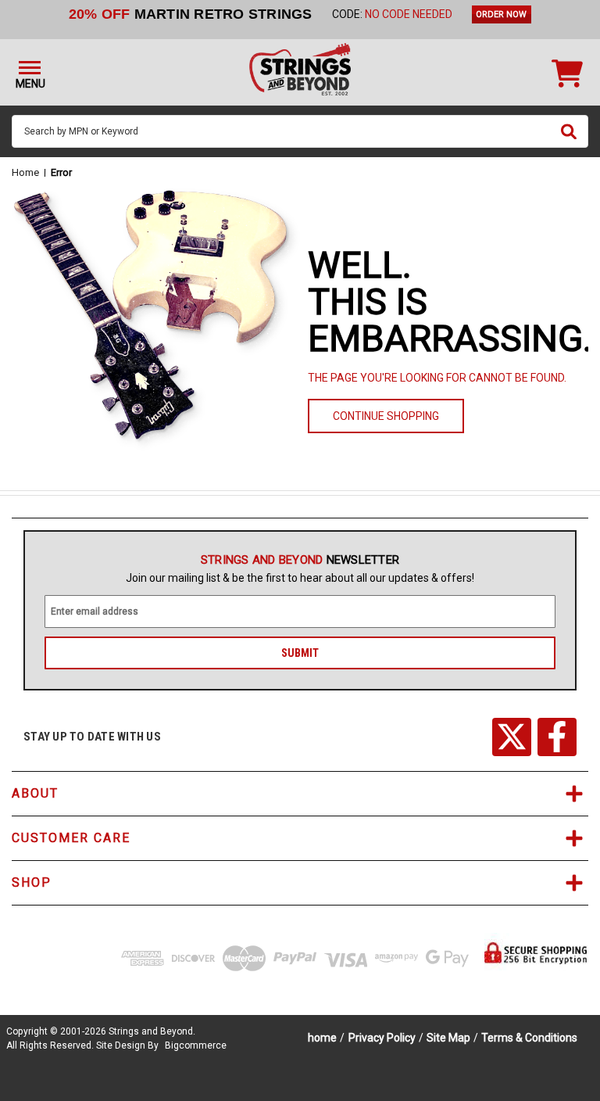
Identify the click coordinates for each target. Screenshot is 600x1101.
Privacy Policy (382, 1037)
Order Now (501, 14)
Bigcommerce (196, 1045)
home (322, 1037)
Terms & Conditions (529, 1037)
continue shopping (386, 416)
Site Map (448, 1037)
